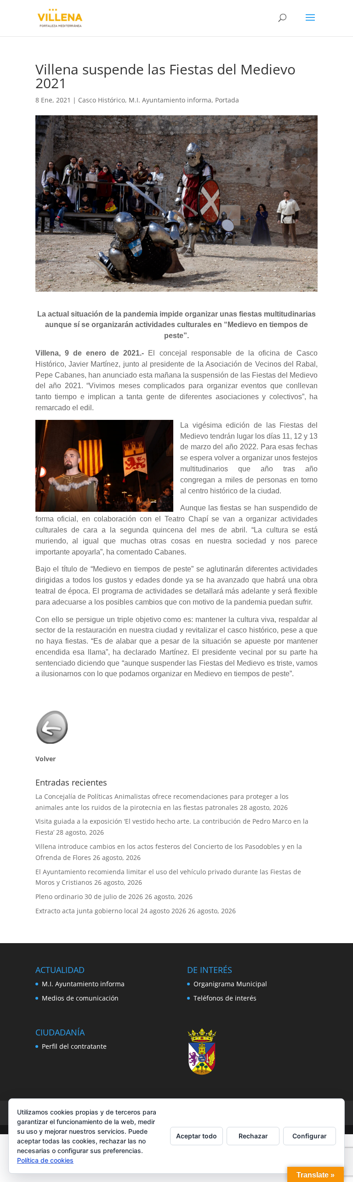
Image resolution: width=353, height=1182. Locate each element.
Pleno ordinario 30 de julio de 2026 (89, 896)
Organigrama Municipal (230, 983)
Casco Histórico (101, 100)
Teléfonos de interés (225, 998)
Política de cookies (45, 1160)
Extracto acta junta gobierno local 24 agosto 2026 (110, 910)
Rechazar (253, 1136)
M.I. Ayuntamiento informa (170, 100)
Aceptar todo (196, 1136)
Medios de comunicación (80, 998)
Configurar (309, 1136)
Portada (227, 100)
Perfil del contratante (74, 1046)
